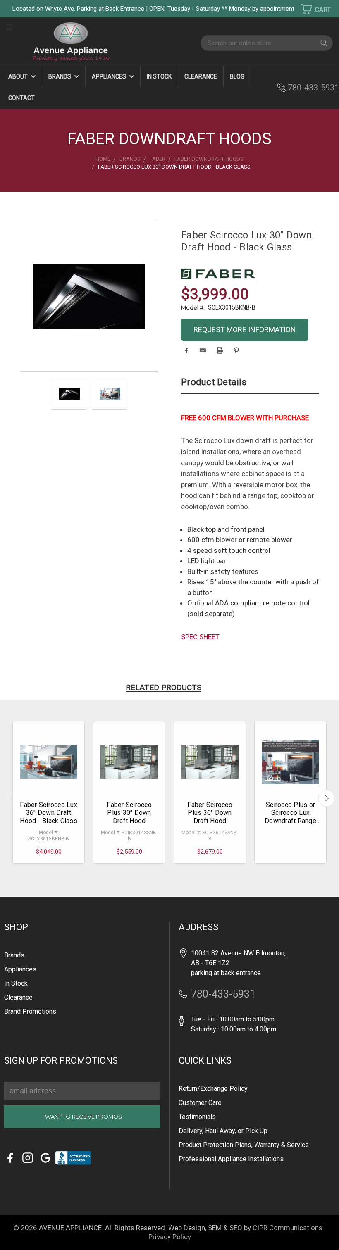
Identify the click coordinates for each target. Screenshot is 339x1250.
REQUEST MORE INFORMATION (244, 329)
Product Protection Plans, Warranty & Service (244, 1145)
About (18, 76)
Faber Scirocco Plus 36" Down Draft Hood (209, 812)
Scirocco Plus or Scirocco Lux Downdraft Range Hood (290, 817)
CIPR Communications (287, 1228)
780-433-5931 (313, 88)
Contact (21, 98)
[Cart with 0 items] (310, 9)
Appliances (109, 76)
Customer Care (200, 1103)
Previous (12, 798)
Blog (237, 76)
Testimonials (197, 1117)
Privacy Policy (169, 1237)
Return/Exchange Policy (213, 1089)
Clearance (200, 76)
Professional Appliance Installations (231, 1159)
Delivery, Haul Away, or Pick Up (223, 1131)
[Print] (220, 350)
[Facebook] (186, 350)
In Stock (159, 76)
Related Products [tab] (163, 687)
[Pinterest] (236, 350)
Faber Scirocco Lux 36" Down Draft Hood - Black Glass (48, 812)
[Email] (203, 350)
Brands (60, 76)
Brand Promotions (30, 1011)
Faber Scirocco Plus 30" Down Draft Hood (129, 812)
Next (326, 798)
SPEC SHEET (200, 637)
